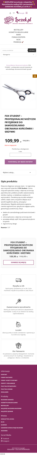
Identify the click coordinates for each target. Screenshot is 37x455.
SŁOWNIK (4, 424)
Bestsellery (18, 30)
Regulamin (4, 392)
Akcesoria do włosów (21, 65)
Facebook (5, 438)
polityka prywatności (23, 449)
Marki (18, 34)
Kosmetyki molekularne (18, 32)
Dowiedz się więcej (18, 262)
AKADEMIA (4, 430)
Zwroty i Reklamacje (8, 383)
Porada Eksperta (18, 37)
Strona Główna (10, 65)
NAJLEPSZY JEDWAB (7, 411)
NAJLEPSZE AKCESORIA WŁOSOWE (11, 408)
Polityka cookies (6, 389)
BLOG (2, 422)
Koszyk (20, 13)
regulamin (10, 449)
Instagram (5, 441)
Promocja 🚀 (18, 42)
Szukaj (32, 50)
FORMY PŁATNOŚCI (6, 377)
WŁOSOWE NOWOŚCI (7, 399)
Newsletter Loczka (7, 419)
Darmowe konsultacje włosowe (12, 427)
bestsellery (5, 405)
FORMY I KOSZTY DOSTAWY (9, 380)
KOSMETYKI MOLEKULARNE (9, 402)
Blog (18, 39)
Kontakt (4, 374)
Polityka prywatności (8, 386)
